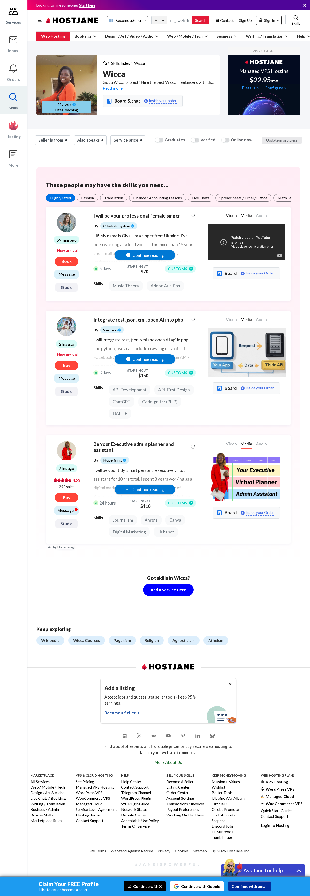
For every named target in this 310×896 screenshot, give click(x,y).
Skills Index (120, 63)
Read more (113, 88)
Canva (175, 520)
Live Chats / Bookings (49, 798)
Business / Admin (45, 809)
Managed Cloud (89, 804)
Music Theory (126, 285)
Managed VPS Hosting (95, 787)
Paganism (122, 640)
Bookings (83, 36)
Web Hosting (53, 36)
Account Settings (180, 798)
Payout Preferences (182, 809)
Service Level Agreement (96, 809)
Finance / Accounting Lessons (157, 197)
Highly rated (60, 197)
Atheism (215, 640)
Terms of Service (135, 826)
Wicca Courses (86, 640)
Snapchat (219, 821)
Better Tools (222, 793)
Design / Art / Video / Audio (129, 36)
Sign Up (245, 20)
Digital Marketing (129, 531)
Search (200, 20)
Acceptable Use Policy (140, 821)
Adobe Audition (165, 285)
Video (231, 215)
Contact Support (89, 821)
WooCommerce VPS (93, 798)
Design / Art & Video (48, 793)
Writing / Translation (264, 36)
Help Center (131, 782)
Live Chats (200, 197)
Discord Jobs (223, 826)
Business (224, 36)
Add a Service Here (168, 589)
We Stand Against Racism (132, 850)
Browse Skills (42, 815)
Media (246, 215)
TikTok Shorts (223, 815)
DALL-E (120, 413)
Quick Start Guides (276, 810)
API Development (130, 389)
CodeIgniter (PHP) (160, 401)
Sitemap (200, 850)
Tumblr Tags (222, 837)
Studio (67, 287)
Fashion (87, 197)
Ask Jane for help (263, 870)
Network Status (134, 809)
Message (67, 274)
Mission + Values (226, 782)
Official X (220, 804)
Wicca (139, 63)
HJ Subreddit (223, 832)
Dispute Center (133, 815)
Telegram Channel (136, 793)
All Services (40, 782)
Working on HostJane (185, 815)
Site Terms (97, 850)
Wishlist (218, 787)
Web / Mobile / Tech (185, 36)
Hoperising (65, 547)
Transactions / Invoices (185, 804)
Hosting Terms (88, 815)
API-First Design (174, 389)
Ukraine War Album (228, 798)
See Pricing (85, 782)
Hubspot (165, 531)
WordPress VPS (89, 793)
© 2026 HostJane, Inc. (231, 850)
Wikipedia (50, 640)
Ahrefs (151, 520)
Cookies (182, 850)
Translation (113, 197)
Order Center (177, 793)
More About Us (168, 762)
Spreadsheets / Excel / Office (243, 197)
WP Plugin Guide (135, 804)
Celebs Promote (225, 809)
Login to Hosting (275, 825)
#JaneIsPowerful (168, 864)
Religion (152, 640)
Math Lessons (289, 197)
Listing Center (178, 787)
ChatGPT (122, 401)
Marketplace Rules (46, 821)
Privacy (164, 850)
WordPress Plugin (136, 798)
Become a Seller (180, 782)
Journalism (123, 520)
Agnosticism (183, 640)
